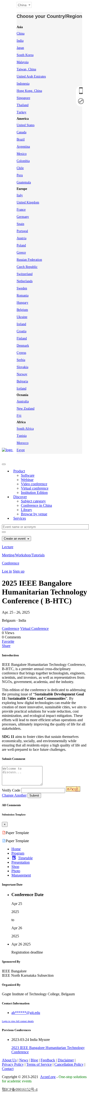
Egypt (21, 450)
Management (21, 875)
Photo (15, 871)
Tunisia (22, 436)
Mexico (22, 154)
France (21, 209)
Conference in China (36, 505)
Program (17, 853)
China (20, 33)
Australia (23, 401)
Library (26, 510)
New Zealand (25, 408)
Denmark (23, 345)
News (23, 1060)
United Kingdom (28, 202)
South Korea (25, 55)
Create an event (15, 538)
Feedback (48, 1060)
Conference (10, 563)
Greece (21, 252)
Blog (34, 1060)
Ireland (21, 324)
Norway (22, 374)
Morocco (22, 443)
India (20, 40)
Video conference (34, 484)
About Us (9, 1060)
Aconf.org (48, 1077)
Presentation (20, 862)
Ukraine (22, 317)
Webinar (27, 480)
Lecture (7, 547)
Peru (20, 175)
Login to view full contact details (18, 1021)
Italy (20, 195)
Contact (8, 1069)
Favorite (8, 641)
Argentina (23, 146)
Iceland (21, 388)
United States (25, 125)
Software (27, 475)
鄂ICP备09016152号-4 (19, 1089)
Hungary (22, 302)
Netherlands (25, 281)
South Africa (25, 428)
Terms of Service (39, 1064)
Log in (7, 571)
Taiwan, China (26, 69)
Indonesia (23, 83)
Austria (21, 238)
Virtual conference (34, 488)
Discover (20, 497)
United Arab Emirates (31, 76)
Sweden (22, 288)
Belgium (22, 310)
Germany (23, 217)
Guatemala (24, 182)
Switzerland (25, 274)
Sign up (18, 571)
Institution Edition (34, 493)
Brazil (21, 139)
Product (19, 471)
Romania (22, 295)
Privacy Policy (13, 1064)
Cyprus (21, 353)
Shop (15, 867)
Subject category (33, 501)
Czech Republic (27, 267)
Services (19, 518)
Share (6, 646)
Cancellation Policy (69, 1064)
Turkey (21, 112)
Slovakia (22, 367)
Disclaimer (66, 1060)
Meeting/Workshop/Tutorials (23, 555)
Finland (22, 338)
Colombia (23, 161)
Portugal (22, 231)
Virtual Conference (34, 628)
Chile (20, 168)
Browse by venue (34, 514)
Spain (20, 224)
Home (16, 849)
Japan (20, 48)
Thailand (22, 105)
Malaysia (22, 62)
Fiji (19, 416)
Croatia (21, 331)
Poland (21, 245)
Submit (34, 795)
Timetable (25, 858)
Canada (21, 132)
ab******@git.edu (25, 1013)
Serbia (21, 360)
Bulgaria (22, 381)
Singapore (23, 98)
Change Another (14, 795)
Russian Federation (29, 259)
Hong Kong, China (29, 91)
